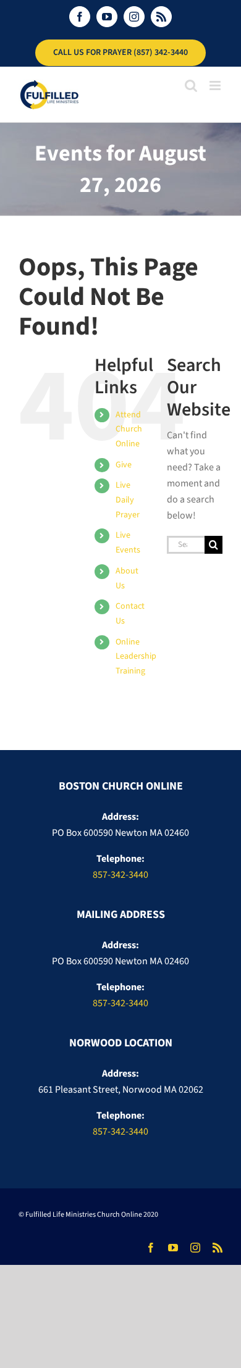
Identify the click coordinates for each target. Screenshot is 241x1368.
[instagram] (195, 1248)
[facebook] (151, 1248)
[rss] (217, 1248)
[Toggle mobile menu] (215, 85)
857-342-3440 (120, 875)
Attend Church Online (129, 430)
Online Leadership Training (136, 657)
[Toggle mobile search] (191, 85)
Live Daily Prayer (128, 500)
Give (124, 465)
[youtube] (173, 1248)
